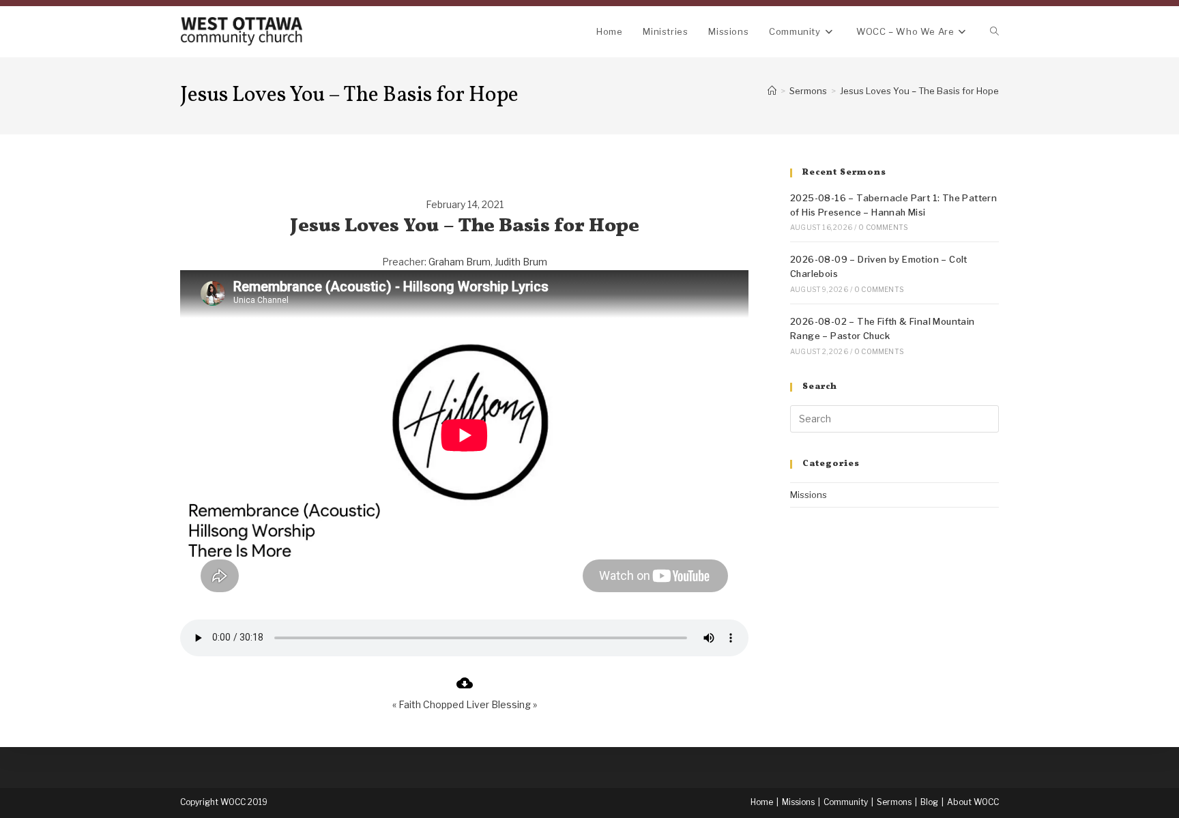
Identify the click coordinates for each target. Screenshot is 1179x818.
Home (762, 802)
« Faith (406, 704)
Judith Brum (521, 261)
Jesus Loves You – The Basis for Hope (919, 90)
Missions (808, 494)
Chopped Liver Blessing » (480, 704)
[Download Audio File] (464, 687)
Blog (929, 802)
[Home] (772, 90)
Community (846, 802)
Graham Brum (459, 261)
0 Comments (882, 227)
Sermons (894, 802)
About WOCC (973, 802)
